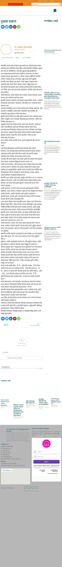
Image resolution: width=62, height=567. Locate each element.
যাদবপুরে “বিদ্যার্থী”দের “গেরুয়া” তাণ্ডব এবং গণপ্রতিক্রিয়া (50, 185)
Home (40, 1)
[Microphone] (13, 1)
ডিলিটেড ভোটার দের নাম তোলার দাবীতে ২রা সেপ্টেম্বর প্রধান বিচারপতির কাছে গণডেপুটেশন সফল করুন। (52, 95)
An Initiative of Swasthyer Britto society (17, 430)
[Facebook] (2, 1)
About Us (45, 1)
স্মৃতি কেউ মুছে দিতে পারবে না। (52, 142)
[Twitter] (5, 1)
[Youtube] (10, 1)
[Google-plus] (7, 1)
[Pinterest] (14, 27)
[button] (15, 4)
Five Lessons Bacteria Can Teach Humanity (52, 51)
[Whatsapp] (18, 27)
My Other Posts (19, 52)
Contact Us (51, 1)
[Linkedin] (11, 27)
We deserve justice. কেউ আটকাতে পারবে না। (52, 228)
